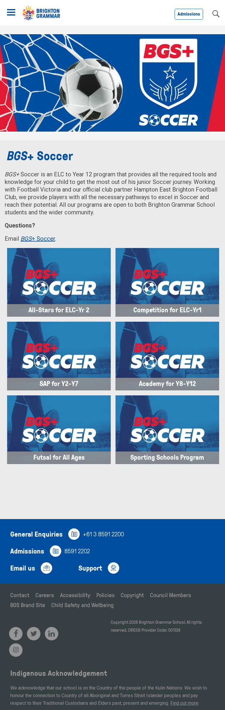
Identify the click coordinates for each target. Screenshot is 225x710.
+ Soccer (38, 238)
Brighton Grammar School (162, 622)
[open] (11, 12)
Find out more (184, 703)
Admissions (189, 14)
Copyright (132, 595)
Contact (19, 595)
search (215, 13)
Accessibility (75, 595)
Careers (44, 595)
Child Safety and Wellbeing (82, 605)
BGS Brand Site (27, 605)
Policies (105, 595)
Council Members (170, 595)
